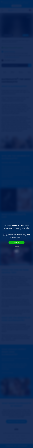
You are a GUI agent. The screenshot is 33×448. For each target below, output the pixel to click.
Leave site (16, 246)
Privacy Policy (19, 237)
